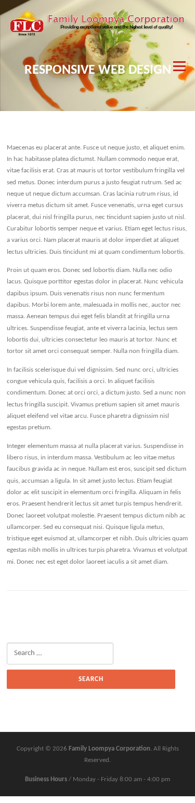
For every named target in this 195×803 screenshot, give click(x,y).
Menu (178, 66)
